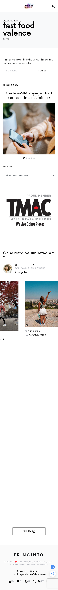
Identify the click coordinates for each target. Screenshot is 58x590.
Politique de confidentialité (30, 574)
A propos (21, 571)
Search (43, 71)
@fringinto (21, 272)
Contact (34, 571)
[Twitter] (34, 581)
